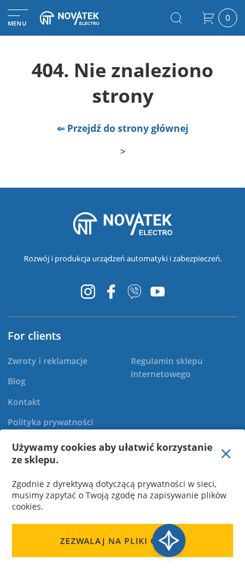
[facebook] (111, 291)
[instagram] (88, 291)
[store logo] (80, 18)
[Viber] (134, 291)
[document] (122, 499)
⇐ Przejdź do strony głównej (123, 128)
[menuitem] (47, 360)
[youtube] (157, 291)
